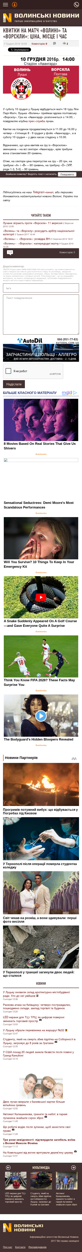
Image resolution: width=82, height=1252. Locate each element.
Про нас (7, 1247)
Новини (41, 983)
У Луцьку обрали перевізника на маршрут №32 (33, 1030)
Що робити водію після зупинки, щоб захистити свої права (36, 1128)
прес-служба (36, 121)
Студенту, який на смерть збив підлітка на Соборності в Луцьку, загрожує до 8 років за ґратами (39, 1041)
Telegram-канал (43, 192)
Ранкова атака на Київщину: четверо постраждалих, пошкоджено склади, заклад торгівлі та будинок (37, 1006)
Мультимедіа (41, 1168)
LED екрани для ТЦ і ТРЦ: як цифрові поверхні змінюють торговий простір (33, 1019)
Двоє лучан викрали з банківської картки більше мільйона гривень (34, 1103)
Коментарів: (39, 43)
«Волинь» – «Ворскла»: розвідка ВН (26, 239)
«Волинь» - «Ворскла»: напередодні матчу (31, 243)
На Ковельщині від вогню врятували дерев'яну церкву (38, 1152)
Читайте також (41, 215)
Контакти (20, 1247)
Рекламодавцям (37, 1247)
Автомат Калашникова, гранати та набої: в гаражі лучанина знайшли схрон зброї (35, 1116)
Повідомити (67, 174)
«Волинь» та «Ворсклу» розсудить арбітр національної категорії (38, 232)
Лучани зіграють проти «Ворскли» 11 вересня (32, 223)
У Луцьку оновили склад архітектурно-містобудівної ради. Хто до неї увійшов (36, 994)
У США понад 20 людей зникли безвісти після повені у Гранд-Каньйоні (38, 1053)
